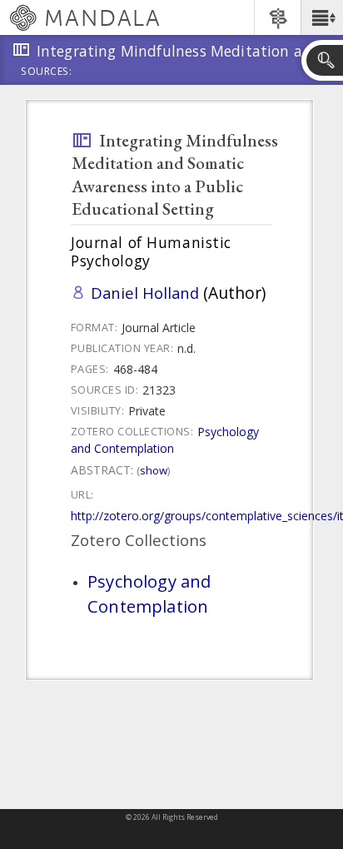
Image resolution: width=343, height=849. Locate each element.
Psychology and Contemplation (165, 440)
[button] (322, 17)
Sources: (46, 72)
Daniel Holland (145, 292)
